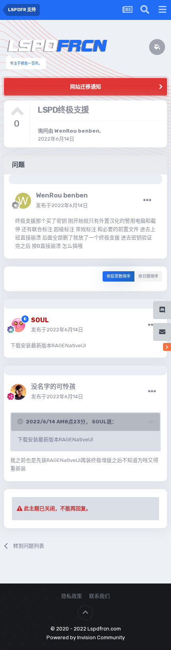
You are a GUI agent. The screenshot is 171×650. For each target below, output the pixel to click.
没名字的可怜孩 (53, 386)
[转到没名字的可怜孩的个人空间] (18, 392)
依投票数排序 (118, 276)
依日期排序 (148, 276)
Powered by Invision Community (86, 637)
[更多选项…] (147, 200)
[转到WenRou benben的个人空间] (23, 201)
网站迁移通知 (85, 87)
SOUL (99, 422)
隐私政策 (71, 596)
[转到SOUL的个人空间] (18, 325)
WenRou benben (76, 131)
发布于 (62, 205)
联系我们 (99, 596)
